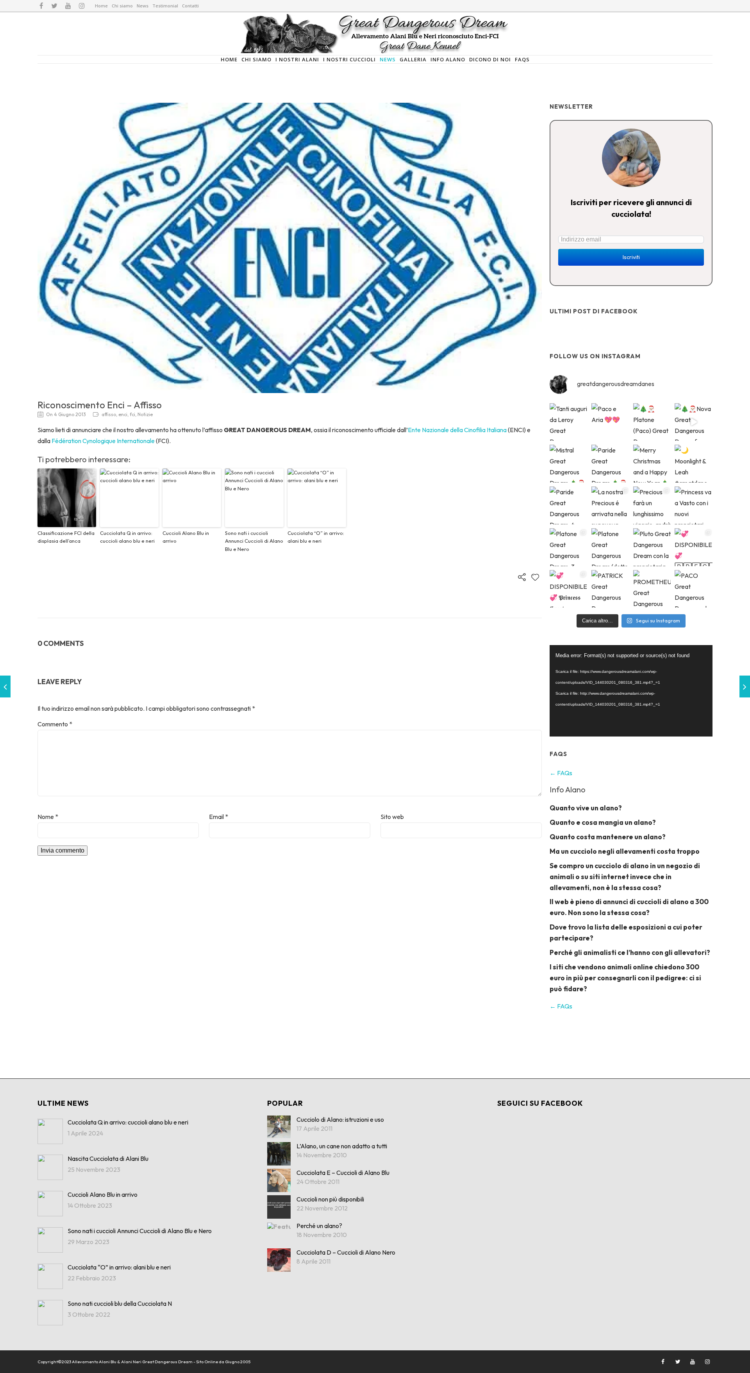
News (142, 6)
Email (218, 817)
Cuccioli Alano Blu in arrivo (185, 537)
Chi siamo (122, 6)
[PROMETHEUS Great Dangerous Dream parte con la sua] (652, 589)
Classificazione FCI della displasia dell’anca (66, 537)
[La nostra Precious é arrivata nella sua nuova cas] (610, 505)
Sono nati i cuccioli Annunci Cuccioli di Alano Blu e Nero (254, 541)
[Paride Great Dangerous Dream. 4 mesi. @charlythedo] (569, 505)
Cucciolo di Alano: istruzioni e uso (340, 1119)
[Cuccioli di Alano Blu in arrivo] (744, 686)
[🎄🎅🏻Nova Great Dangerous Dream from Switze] (693, 422)
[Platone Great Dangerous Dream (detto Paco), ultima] (610, 547)
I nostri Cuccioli (349, 59)
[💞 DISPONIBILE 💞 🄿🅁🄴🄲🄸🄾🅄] (693, 547)
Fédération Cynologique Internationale (103, 441)
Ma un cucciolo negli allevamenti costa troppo (625, 851)
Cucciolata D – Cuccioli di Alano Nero (345, 1252)
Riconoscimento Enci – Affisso (100, 405)
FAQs (522, 59)
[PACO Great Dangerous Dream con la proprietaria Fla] (693, 589)
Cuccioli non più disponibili (330, 1199)
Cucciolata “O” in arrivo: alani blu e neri (316, 537)
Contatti (190, 6)
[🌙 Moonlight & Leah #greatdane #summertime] (693, 464)
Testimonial (165, 6)
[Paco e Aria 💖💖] (610, 422)
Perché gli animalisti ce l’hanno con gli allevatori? (630, 952)
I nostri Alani (297, 59)
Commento (55, 724)
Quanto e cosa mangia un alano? (603, 822)
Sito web (392, 817)
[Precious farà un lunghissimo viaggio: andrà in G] (652, 505)
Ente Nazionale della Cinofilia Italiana (457, 430)
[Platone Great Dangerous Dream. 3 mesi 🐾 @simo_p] (569, 547)
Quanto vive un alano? (586, 807)
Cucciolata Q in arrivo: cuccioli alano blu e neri (127, 537)
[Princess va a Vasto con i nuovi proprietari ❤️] (693, 505)
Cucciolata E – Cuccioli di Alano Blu (342, 1172)
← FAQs (561, 773)
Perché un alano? (319, 1226)
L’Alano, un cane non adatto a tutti (341, 1146)
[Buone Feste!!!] (5, 686)
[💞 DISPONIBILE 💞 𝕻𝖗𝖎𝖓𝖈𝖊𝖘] (569, 589)
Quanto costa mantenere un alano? (608, 836)
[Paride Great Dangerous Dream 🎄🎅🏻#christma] (610, 464)
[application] (631, 691)
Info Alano (447, 59)
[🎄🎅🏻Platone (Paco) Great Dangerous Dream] (652, 422)
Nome (48, 817)
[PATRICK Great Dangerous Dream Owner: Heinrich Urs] (610, 589)
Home (101, 6)
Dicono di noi (490, 59)
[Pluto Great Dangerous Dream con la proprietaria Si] (652, 547)
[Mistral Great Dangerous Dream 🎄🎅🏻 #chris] (569, 464)
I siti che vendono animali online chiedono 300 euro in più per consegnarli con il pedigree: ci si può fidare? (625, 977)
